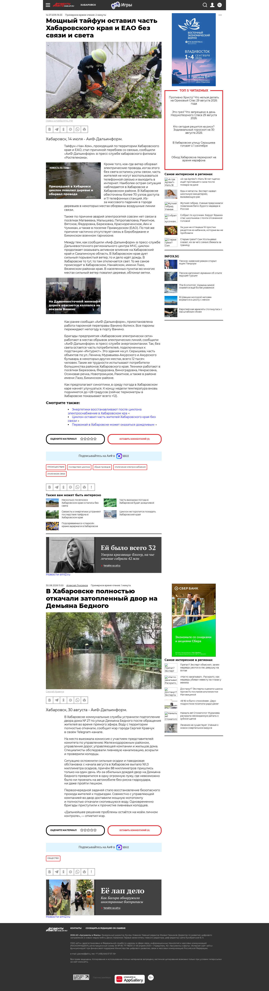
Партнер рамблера (102, 977)
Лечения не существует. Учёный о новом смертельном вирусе (199, 726)
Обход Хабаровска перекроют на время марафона (193, 159)
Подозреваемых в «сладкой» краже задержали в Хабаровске (80, 525)
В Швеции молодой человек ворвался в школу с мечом (195, 298)
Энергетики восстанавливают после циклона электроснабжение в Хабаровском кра (104, 411)
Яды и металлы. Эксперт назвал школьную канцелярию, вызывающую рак (198, 194)
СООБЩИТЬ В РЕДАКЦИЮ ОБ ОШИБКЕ (106, 928)
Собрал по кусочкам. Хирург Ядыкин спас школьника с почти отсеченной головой (201, 218)
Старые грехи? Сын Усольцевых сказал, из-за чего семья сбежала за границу (200, 242)
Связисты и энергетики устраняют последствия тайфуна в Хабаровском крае (81, 514)
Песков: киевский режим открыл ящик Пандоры (198, 262)
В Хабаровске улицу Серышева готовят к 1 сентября (194, 144)
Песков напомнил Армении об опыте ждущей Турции (200, 274)
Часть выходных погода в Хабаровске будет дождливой (136, 501)
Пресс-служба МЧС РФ (59, 120)
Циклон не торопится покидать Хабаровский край (137, 513)
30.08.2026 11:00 (54, 585)
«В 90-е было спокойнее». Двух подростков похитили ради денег (199, 702)
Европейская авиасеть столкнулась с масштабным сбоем (200, 310)
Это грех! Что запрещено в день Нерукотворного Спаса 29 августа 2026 (194, 115)
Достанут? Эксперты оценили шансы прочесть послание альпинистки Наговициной (201, 691)
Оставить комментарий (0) (134, 439)
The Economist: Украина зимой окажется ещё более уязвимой (196, 286)
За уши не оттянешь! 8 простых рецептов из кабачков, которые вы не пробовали (201, 230)
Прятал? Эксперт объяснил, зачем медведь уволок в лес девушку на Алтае (199, 667)
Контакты (75, 928)
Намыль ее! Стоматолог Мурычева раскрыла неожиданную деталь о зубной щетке (200, 716)
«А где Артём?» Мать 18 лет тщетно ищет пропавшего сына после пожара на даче (200, 182)
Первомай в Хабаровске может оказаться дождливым (113, 424)
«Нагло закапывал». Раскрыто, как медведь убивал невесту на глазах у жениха (200, 679)
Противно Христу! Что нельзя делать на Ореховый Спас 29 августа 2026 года (194, 100)
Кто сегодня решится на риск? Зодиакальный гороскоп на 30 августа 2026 (193, 129)
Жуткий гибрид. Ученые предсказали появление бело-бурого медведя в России (201, 206)
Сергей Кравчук (55, 691)
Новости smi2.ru (58, 574)
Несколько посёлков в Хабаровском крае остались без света (80, 503)
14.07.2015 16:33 (54, 15)
